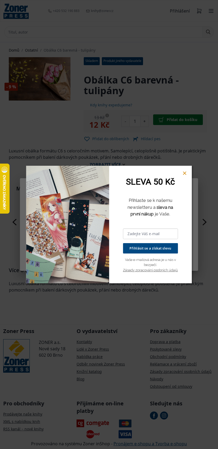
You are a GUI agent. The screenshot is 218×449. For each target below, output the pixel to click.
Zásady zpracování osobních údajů (150, 270)
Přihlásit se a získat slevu (150, 248)
